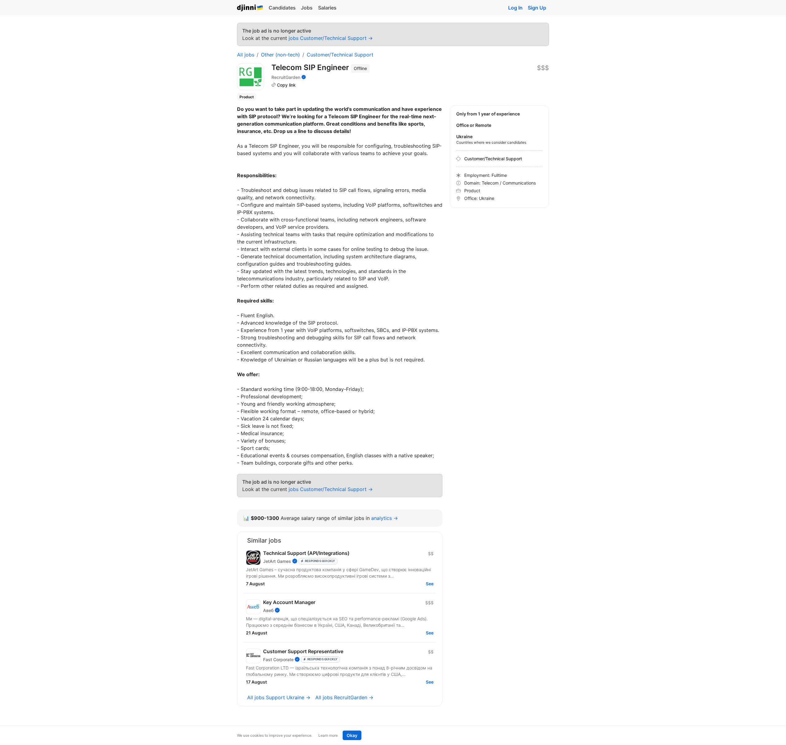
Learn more (328, 735)
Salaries (327, 8)
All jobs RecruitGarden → (344, 697)
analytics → (384, 518)
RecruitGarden (285, 77)
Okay (352, 735)
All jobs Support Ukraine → (278, 697)
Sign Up (537, 8)
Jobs (307, 8)
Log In (515, 8)
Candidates (282, 8)
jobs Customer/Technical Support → (331, 38)
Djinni (250, 8)
